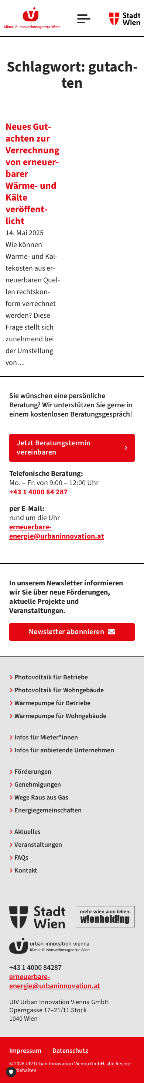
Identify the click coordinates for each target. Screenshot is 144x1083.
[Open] (84, 20)
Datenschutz (70, 1051)
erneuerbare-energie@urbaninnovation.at (54, 981)
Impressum (25, 1051)
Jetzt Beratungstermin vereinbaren (54, 447)
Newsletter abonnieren (66, 632)
